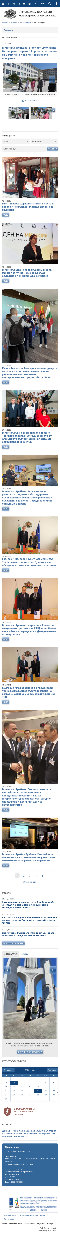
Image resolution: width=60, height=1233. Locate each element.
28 (38, 1095)
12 (22, 1087)
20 (30, 1091)
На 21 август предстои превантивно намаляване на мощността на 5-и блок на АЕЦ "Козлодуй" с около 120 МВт (29, 920)
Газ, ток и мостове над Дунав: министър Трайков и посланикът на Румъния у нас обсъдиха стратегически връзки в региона (29, 562)
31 (6, 1099)
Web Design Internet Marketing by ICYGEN (47, 1229)
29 (46, 1095)
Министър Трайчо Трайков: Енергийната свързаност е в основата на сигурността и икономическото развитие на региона (28, 857)
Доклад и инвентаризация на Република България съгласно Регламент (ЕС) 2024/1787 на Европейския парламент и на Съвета (29, 1133)
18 (14, 1091)
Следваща (29, 882)
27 (30, 1095)
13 (30, 1087)
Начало (5, 22)
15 (46, 1087)
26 (22, 1095)
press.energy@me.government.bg (19, 1164)
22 (46, 1091)
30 (54, 1095)
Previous (7, 970)
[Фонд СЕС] (19, 1111)
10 (6, 1087)
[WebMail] (42, 3)
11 (14, 1087)
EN (36, 3)
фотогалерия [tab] (10, 954)
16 (54, 1087)
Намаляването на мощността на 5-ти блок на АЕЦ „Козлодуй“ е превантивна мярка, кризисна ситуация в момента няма (28, 905)
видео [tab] (25, 954)
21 (38, 1091)
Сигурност (9, 1219)
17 (6, 1091)
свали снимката (31, 100)
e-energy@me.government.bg (17, 1151)
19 (22, 1091)
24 (6, 1095)
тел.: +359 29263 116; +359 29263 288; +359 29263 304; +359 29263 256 (30, 1160)
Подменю (8, 30)
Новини (14, 22)
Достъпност (10, 1215)
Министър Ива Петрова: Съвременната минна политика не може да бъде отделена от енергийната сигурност (27, 272)
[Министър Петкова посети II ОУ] (30, 80)
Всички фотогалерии (30, 1052)
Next (52, 970)
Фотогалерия (25, 22)
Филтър (52, 148)
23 (54, 1091)
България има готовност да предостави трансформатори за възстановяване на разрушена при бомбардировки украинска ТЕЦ (29, 692)
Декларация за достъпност (33, 1215)
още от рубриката (13, 943)
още (5, 214)
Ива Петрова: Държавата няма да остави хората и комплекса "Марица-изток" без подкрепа (29, 934)
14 (38, 1087)
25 (14, 1095)
